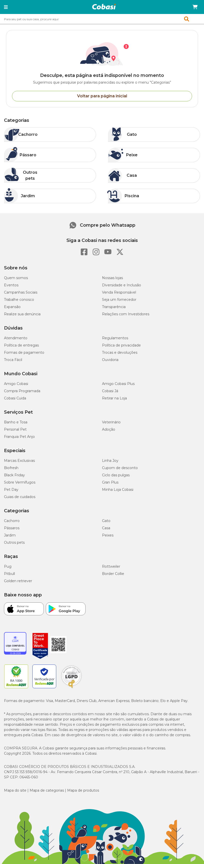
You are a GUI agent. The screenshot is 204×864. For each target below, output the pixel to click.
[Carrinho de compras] (195, 7)
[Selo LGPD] (71, 688)
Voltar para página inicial (102, 96)
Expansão (12, 307)
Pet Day (11, 489)
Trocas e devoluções (119, 352)
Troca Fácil (13, 359)
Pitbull (9, 573)
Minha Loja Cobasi (117, 489)
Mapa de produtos (83, 790)
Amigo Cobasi (16, 383)
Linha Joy (110, 460)
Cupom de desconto (120, 468)
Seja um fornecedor (119, 299)
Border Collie (113, 573)
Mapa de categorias (47, 790)
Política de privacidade (121, 345)
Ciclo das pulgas (116, 475)
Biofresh (11, 468)
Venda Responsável (119, 292)
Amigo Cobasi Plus (118, 383)
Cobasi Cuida (15, 398)
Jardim (10, 535)
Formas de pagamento (24, 352)
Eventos (11, 285)
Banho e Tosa (15, 422)
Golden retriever (18, 581)
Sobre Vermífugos (19, 482)
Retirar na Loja (114, 398)
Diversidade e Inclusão (121, 285)
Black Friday (14, 475)
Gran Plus (110, 482)
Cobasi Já (110, 391)
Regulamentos (115, 338)
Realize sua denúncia (22, 314)
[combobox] (102, 19)
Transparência (114, 307)
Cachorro (12, 520)
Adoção (108, 429)
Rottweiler (111, 566)
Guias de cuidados (19, 497)
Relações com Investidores (125, 314)
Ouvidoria (110, 359)
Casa (106, 528)
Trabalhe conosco (19, 299)
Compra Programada (22, 391)
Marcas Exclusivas (19, 460)
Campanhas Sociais (20, 292)
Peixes (107, 535)
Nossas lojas (112, 278)
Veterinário (111, 422)
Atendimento (15, 338)
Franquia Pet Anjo (19, 436)
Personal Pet (15, 429)
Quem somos (16, 278)
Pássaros (11, 528)
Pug (7, 566)
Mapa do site (15, 790)
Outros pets (14, 542)
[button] (6, 7)
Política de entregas (21, 345)
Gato (106, 520)
